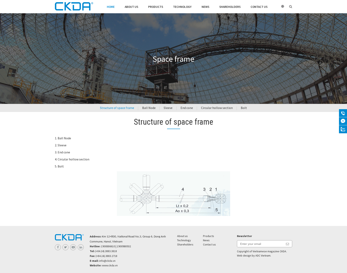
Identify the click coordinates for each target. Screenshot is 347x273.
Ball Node (149, 108)
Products (155, 7)
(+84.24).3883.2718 (106, 256)
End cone (187, 108)
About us (131, 7)
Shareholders (230, 7)
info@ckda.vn (107, 261)
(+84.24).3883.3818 (106, 251)
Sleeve (168, 108)
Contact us (259, 7)
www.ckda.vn (110, 265)
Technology (182, 7)
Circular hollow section (217, 108)
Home (111, 7)
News (205, 7)
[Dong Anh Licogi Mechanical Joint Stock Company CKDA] (74, 6)
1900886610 (108, 246)
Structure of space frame (117, 108)
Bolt (244, 108)
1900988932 (124, 246)
